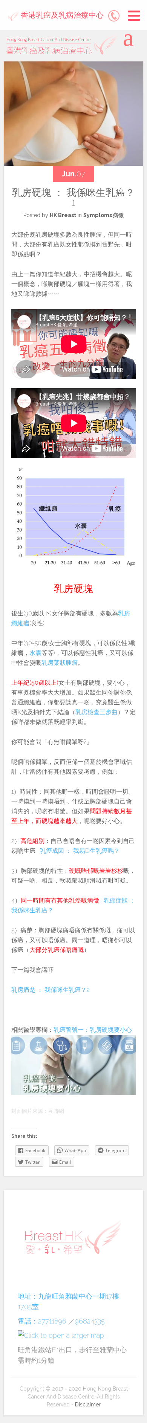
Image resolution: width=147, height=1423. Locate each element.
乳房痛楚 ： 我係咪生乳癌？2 (50, 989)
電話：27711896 (42, 1321)
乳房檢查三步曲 (96, 712)
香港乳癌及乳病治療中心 (61, 15)
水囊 (35, 652)
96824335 (90, 1321)
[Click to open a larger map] (61, 1335)
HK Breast (63, 215)
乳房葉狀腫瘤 (59, 662)
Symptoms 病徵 (103, 215)
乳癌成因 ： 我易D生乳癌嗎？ (80, 850)
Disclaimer (88, 1405)
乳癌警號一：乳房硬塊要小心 (93, 1029)
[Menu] (133, 16)
